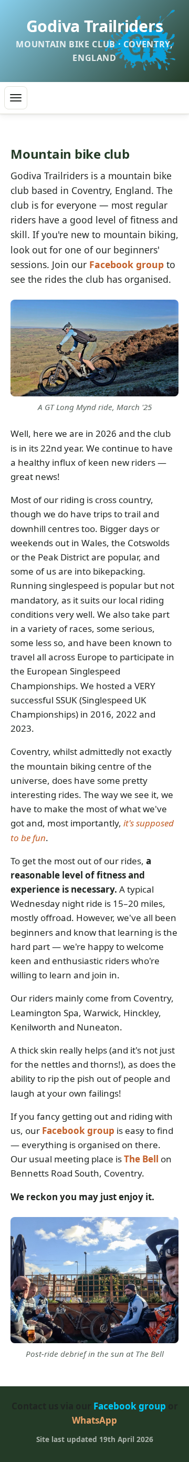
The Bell (141, 1159)
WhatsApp (94, 1420)
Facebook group (126, 264)
